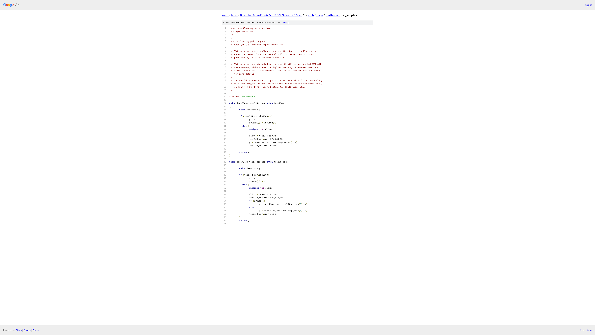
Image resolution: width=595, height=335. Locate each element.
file (285, 22)
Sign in (588, 4)
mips (319, 15)
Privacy (27, 330)
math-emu (333, 15)
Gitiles (19, 330)
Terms (36, 330)
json (589, 330)
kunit (225, 15)
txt (582, 330)
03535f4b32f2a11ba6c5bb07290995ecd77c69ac (271, 15)
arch (311, 15)
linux (234, 15)
